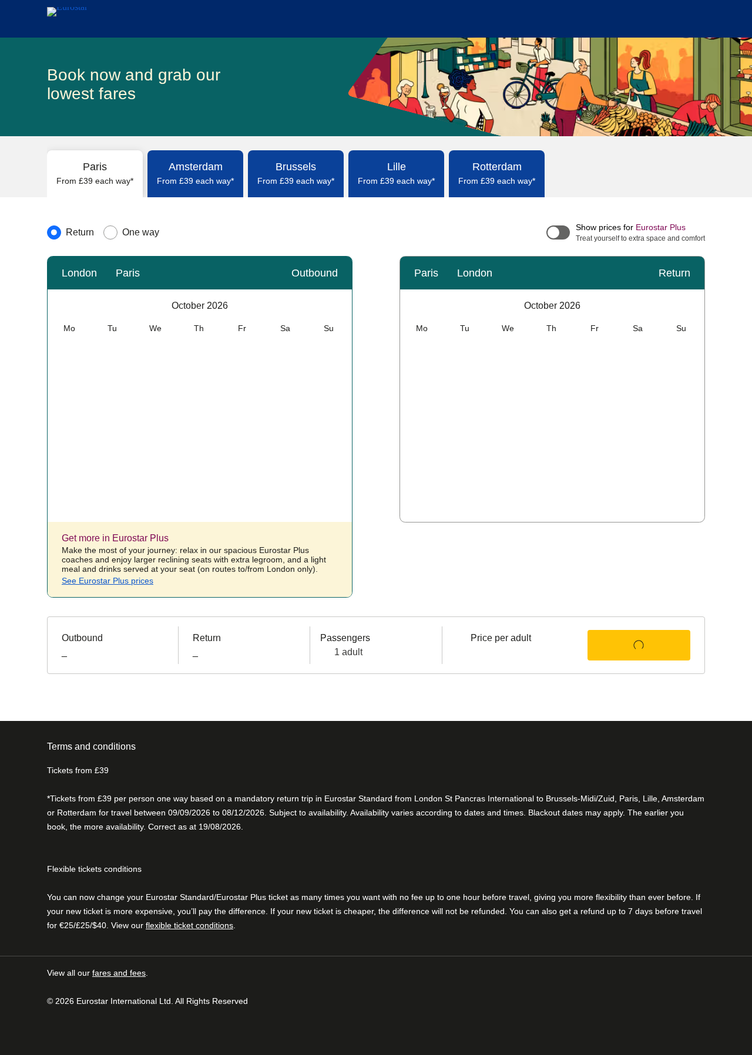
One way (140, 232)
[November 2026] (340, 306)
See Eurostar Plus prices (107, 580)
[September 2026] (59, 306)
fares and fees (119, 973)
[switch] (557, 233)
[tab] (95, 173)
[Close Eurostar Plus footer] (338, 537)
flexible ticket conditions (189, 925)
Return (80, 232)
